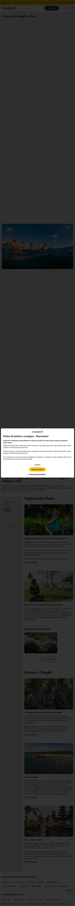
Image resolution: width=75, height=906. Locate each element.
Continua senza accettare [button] (37, 474)
